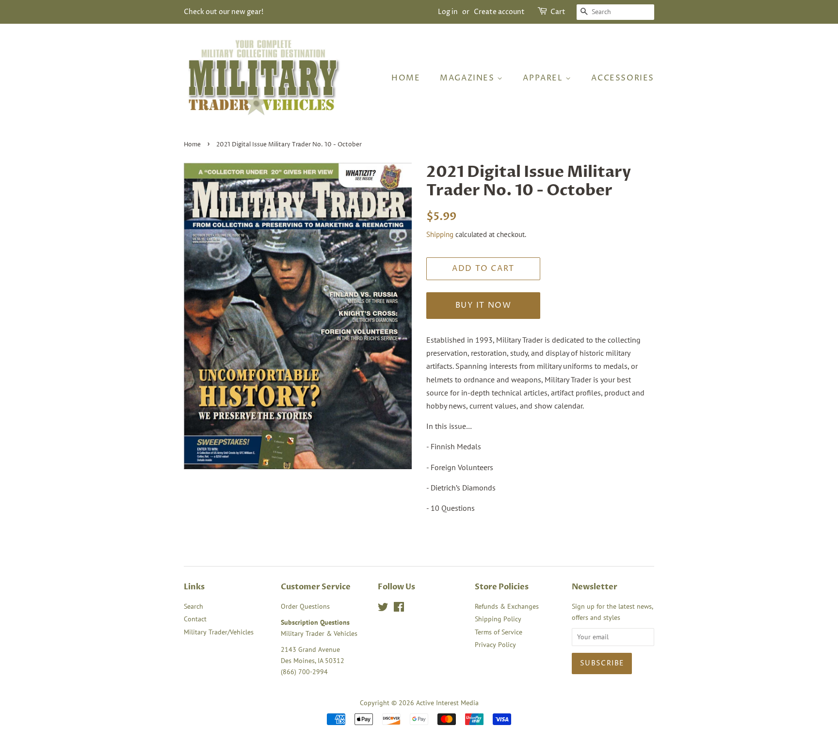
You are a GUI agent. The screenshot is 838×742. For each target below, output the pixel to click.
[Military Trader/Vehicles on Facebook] (398, 608)
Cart (557, 11)
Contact (195, 619)
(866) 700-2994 (304, 671)
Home (405, 78)
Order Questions (305, 606)
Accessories (622, 78)
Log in (448, 11)
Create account (499, 11)
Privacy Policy (495, 644)
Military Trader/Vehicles (219, 632)
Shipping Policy (498, 619)
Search (193, 606)
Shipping (439, 234)
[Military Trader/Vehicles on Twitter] (383, 608)
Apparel (544, 78)
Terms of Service (498, 632)
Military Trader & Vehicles (319, 633)
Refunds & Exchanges (507, 606)
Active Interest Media (447, 702)
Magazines (468, 78)
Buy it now (483, 305)
